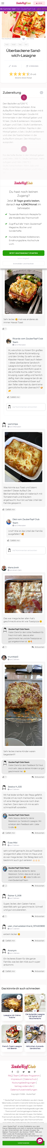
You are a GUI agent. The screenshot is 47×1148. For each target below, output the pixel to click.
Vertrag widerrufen (23, 1086)
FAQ (10, 1076)
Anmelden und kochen (23, 264)
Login (39, 3)
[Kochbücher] (23, 39)
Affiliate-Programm (30, 1076)
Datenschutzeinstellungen (24, 1090)
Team (16, 1076)
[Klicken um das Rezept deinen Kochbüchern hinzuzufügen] (12, 1011)
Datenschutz (30, 1079)
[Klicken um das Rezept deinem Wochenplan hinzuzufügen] (19, 997)
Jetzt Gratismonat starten (23, 253)
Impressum (17, 1079)
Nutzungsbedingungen (24, 1083)
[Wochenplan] (40, 12)
